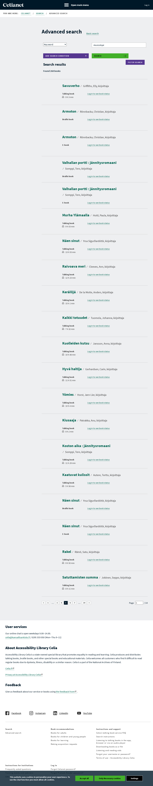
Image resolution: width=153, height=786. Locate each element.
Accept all (84, 778)
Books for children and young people (68, 736)
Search (40, 13)
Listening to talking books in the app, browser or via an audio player (113, 741)
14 (85, 603)
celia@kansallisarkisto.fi (17, 637)
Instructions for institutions (19, 765)
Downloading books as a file (109, 746)
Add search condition (57, 56)
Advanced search (13, 733)
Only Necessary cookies (110, 778)
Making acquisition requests (64, 744)
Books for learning (59, 740)
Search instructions (105, 736)
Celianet (26, 13)
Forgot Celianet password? (63, 769)
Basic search (92, 33)
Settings (134, 778)
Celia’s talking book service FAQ (111, 733)
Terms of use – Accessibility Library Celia (115, 758)
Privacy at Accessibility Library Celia (23, 674)
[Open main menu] (76, 5)
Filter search (136, 62)
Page (131, 602)
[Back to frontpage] (13, 5)
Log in (146, 5)
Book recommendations (62, 729)
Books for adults (58, 733)
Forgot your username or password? (113, 754)
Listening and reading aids (108, 750)
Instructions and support (108, 729)
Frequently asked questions (18, 769)
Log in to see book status (98, 93)
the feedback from (65, 691)
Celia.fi (8, 668)
